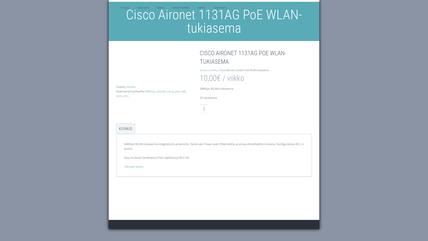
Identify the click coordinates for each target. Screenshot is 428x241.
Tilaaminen (219, 7)
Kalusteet (143, 7)
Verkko (201, 7)
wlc (126, 96)
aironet (161, 91)
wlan (119, 96)
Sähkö (160, 7)
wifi (183, 91)
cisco (170, 91)
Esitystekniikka (181, 7)
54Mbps (150, 91)
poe (177, 91)
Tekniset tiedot (133, 167)
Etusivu (125, 7)
